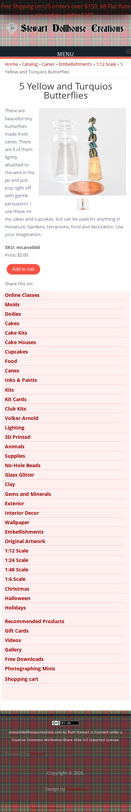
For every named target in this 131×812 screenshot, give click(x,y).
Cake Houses (20, 342)
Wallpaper (17, 522)
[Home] (65, 34)
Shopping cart (21, 679)
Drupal (38, 753)
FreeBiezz (76, 789)
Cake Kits (16, 332)
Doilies (13, 314)
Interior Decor (22, 513)
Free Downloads (24, 659)
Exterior (14, 503)
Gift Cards (17, 630)
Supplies (15, 456)
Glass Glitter (19, 474)
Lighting (14, 427)
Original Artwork (25, 541)
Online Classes (22, 295)
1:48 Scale (16, 569)
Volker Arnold (21, 418)
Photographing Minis (30, 668)
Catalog (30, 64)
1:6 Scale (15, 579)
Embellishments (75, 64)
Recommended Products (34, 621)
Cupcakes (16, 351)
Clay (10, 484)
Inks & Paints (21, 380)
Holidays (15, 607)
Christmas (17, 588)
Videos (13, 640)
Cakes (12, 323)
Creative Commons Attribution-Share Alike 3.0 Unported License (65, 739)
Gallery (13, 649)
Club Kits (15, 408)
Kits (9, 389)
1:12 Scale (106, 64)
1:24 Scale (16, 560)
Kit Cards (16, 399)
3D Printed (17, 437)
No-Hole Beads (23, 465)
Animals (14, 446)
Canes (48, 64)
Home (11, 64)
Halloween (17, 598)
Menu (65, 53)
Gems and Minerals (28, 494)
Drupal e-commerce (46, 808)
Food (11, 361)
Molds (12, 304)
